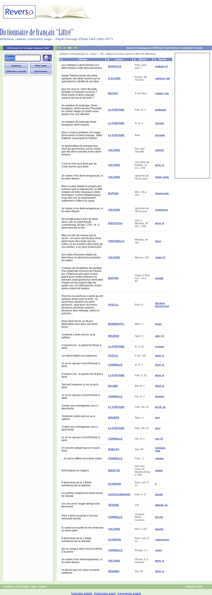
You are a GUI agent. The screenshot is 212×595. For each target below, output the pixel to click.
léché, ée (160, 407)
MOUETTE (114, 470)
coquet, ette (162, 93)
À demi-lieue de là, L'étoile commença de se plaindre (76, 540)
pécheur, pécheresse (162, 305)
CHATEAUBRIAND (119, 494)
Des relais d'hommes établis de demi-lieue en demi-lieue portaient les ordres (80, 257)
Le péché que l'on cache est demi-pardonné (80, 571)
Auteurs (130, 48)
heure (158, 324)
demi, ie (159, 165)
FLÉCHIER (114, 78)
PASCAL (113, 304)
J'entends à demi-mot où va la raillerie (78, 336)
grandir (159, 278)
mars (158, 241)
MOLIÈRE (113, 336)
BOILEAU (113, 449)
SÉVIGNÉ (113, 505)
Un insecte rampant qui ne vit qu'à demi (80, 449)
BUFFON (113, 193)
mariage (160, 135)
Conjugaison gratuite (129, 593)
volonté (159, 150)
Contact (198, 48)
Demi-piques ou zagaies (75, 470)
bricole (159, 517)
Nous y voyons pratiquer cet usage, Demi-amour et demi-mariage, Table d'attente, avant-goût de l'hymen (81, 135)
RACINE (113, 386)
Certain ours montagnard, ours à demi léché (79, 407)
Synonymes (171, 48)
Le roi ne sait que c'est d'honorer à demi (80, 365)
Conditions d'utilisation (16, 586)
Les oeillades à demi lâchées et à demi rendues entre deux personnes (81, 66)
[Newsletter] (70, 47)
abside (159, 494)
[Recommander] (75, 47)
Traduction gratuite (81, 593)
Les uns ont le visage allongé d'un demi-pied (80, 505)
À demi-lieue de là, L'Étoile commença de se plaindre (76, 484)
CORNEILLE (115, 364)
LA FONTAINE (116, 109)
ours (157, 428)
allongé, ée (161, 505)
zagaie (159, 470)
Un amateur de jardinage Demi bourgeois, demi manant (78, 123)
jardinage (160, 109)
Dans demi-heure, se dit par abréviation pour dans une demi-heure (79, 324)
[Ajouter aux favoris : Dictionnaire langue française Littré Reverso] (64, 47)
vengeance (161, 209)
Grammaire (186, 48)
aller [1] (159, 336)
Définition (158, 48)
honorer (159, 396)
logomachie (162, 193)
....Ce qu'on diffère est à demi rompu (81, 458)
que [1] (159, 438)
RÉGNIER (113, 571)
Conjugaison (144, 48)
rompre (159, 458)
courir (158, 550)
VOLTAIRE (114, 150)
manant (159, 123)
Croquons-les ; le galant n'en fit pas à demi (82, 375)
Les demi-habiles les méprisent (79, 355)
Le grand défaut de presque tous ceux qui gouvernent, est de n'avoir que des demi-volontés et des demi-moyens (81, 150)
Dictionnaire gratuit (105, 593)
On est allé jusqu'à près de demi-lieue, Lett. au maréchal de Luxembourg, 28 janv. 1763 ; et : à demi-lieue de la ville (80, 223)
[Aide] (59, 47)
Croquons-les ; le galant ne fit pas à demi (81, 347)
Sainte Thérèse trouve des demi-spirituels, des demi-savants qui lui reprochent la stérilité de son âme (80, 78)
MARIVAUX (114, 66)
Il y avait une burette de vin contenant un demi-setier (82, 529)
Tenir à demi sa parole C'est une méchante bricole (79, 517)
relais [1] (160, 257)
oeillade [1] (161, 66)
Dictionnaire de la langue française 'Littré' (28, 48)
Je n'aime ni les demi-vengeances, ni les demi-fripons (82, 177)
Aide (33, 586)
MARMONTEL (116, 324)
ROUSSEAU (115, 223)
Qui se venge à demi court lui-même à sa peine (81, 550)
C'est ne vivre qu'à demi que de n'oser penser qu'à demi (79, 165)
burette (159, 529)
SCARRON (114, 484)
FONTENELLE (116, 241)
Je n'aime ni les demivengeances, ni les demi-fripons (81, 561)
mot (157, 417)
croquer (159, 346)
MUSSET (113, 93)
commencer (162, 539)
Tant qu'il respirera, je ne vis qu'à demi (79, 386)
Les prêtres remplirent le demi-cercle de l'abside (82, 494)
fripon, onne (162, 177)
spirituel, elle (162, 78)
